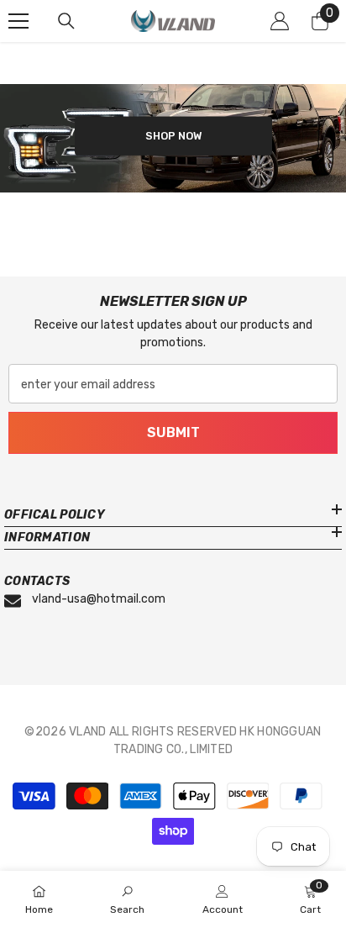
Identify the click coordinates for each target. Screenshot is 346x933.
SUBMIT (173, 432)
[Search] (66, 21)
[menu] (18, 21)
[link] (127, 900)
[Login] (279, 21)
